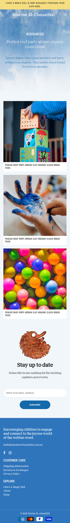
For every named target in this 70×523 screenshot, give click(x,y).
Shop (6, 494)
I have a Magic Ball (14, 486)
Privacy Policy (11, 473)
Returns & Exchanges (16, 470)
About (7, 490)
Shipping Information (16, 466)
